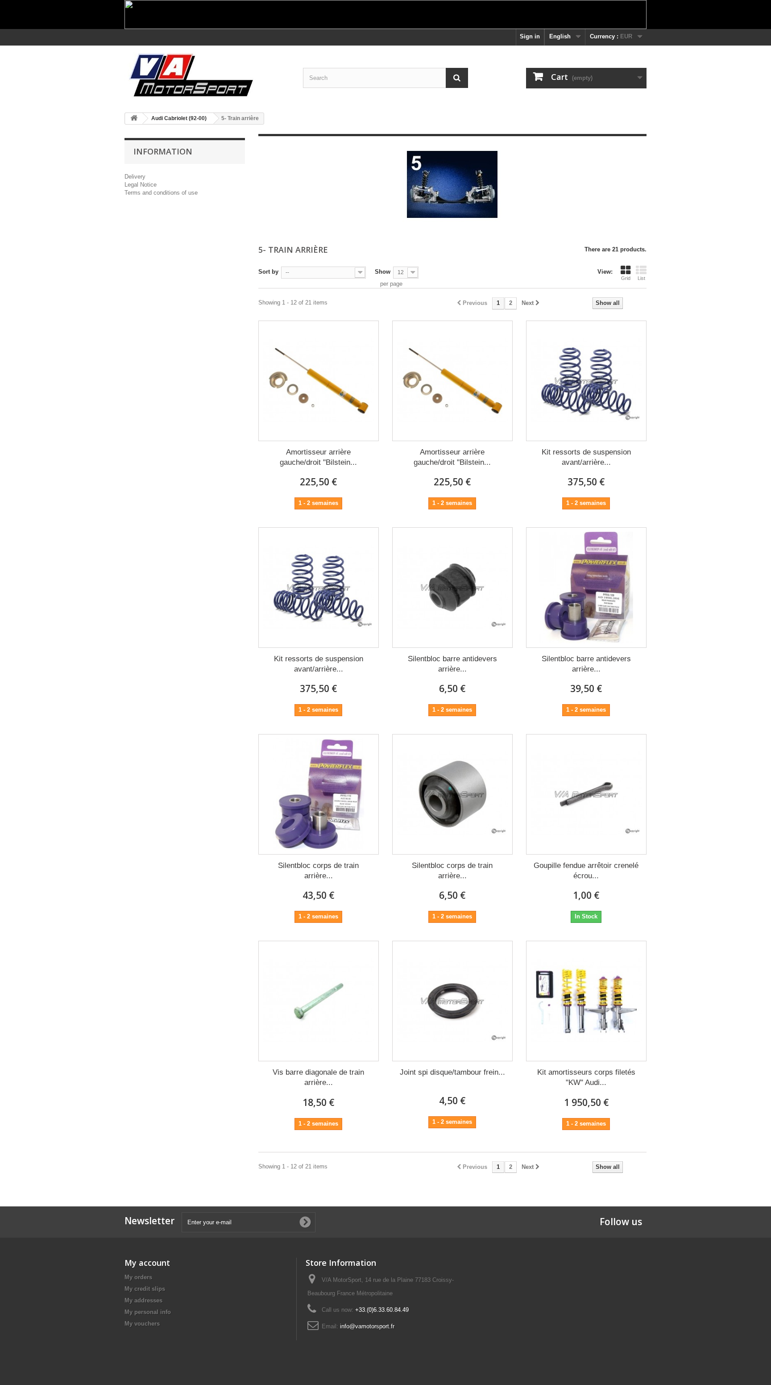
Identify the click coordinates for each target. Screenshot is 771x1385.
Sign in (530, 36)
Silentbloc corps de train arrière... (318, 870)
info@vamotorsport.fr (367, 1326)
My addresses (143, 1300)
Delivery (134, 176)
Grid (625, 278)
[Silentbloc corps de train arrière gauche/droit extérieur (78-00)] (452, 794)
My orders (138, 1277)
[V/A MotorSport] (207, 75)
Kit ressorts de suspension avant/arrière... (586, 457)
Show (382, 271)
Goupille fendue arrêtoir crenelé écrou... (586, 870)
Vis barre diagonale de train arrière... (318, 1077)
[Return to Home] (133, 118)
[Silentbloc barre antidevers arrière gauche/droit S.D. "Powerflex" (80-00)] (586, 587)
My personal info (147, 1312)
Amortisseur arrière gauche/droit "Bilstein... (318, 457)
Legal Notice (140, 184)
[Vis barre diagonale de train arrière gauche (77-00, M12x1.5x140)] (318, 1001)
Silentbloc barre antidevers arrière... (452, 664)
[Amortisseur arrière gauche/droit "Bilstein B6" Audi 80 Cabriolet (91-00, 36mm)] (452, 381)
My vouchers (142, 1323)
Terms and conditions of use (161, 192)
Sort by (268, 271)
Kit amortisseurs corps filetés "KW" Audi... (586, 1077)
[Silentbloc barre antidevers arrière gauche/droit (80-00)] (452, 587)
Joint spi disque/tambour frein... (452, 1072)
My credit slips (144, 1288)
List (641, 278)
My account (147, 1262)
